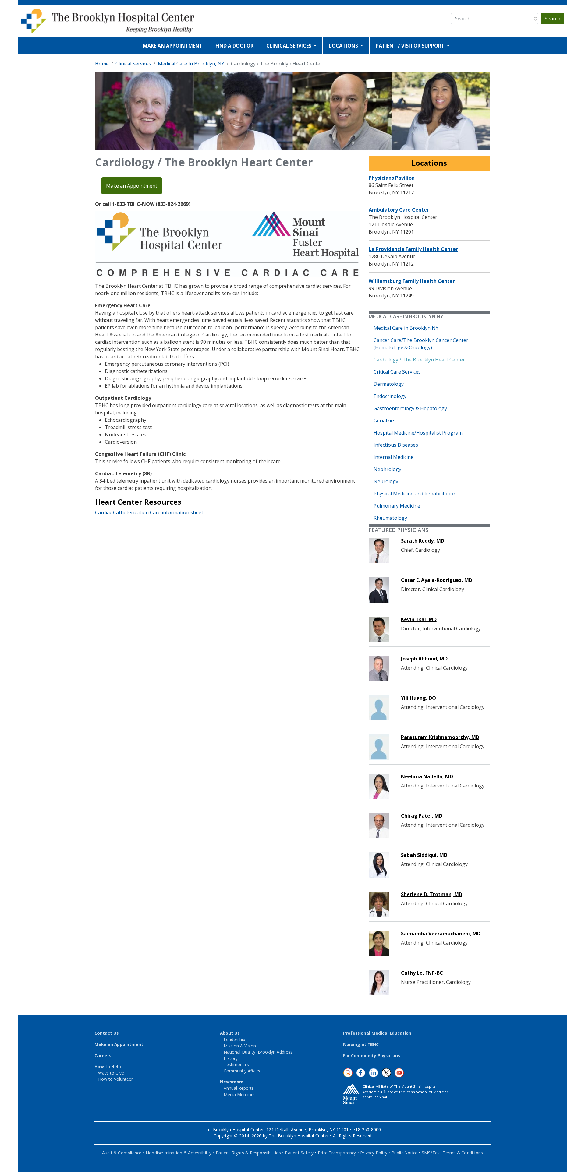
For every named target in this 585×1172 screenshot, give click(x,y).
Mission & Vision (240, 1046)
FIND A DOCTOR (234, 45)
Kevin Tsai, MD (419, 619)
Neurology (386, 481)
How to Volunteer (115, 1079)
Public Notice (405, 1153)
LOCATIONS (344, 45)
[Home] (112, 21)
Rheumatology (390, 518)
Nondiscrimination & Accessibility (179, 1153)
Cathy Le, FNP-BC (422, 973)
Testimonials (236, 1064)
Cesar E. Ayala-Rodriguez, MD (436, 580)
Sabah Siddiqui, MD (424, 855)
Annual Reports (239, 1088)
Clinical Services (133, 63)
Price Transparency (337, 1153)
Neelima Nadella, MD (427, 776)
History (231, 1058)
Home (102, 63)
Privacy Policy (373, 1153)
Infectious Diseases (396, 445)
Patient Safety (299, 1153)
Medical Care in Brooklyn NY (406, 328)
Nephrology (387, 469)
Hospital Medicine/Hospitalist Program (418, 432)
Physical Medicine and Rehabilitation (415, 493)
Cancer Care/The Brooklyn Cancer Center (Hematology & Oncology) (421, 344)
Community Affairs (242, 1071)
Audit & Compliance (122, 1153)
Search (552, 18)
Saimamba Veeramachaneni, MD (440, 933)
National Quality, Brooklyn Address (258, 1052)
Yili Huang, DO (418, 698)
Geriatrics (384, 420)
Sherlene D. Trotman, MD (431, 894)
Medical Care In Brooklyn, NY (191, 63)
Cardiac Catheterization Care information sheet (149, 512)
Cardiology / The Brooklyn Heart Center (419, 359)
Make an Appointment (131, 185)
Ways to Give (111, 1073)
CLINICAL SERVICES (289, 45)
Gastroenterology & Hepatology (410, 408)
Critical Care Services (397, 371)
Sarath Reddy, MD (422, 540)
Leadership (234, 1039)
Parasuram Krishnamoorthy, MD (440, 737)
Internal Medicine (393, 457)
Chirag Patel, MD (421, 815)
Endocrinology (390, 396)
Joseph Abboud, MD (424, 658)
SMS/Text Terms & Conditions (452, 1153)
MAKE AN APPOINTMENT (173, 45)
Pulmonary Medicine (397, 505)
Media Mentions (240, 1094)
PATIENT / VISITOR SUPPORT (411, 45)
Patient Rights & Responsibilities (248, 1153)
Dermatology (389, 384)
